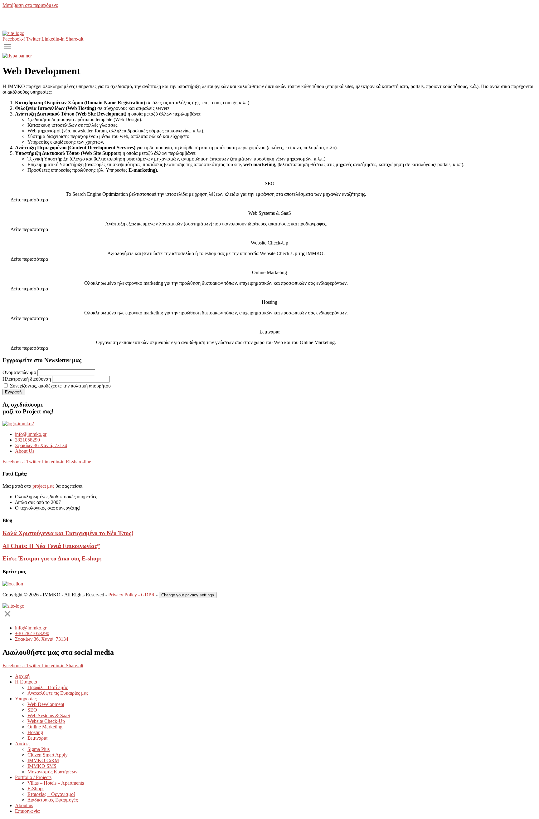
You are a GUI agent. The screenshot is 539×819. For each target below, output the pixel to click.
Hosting (35, 732)
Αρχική (22, 676)
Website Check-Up (46, 721)
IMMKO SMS (41, 766)
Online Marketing (44, 726)
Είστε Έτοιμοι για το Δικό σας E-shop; (52, 558)
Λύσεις (22, 743)
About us (24, 805)
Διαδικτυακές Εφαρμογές (52, 799)
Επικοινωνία (27, 811)
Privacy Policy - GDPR (131, 594)
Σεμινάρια (37, 738)
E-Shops (35, 788)
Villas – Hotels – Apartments (55, 783)
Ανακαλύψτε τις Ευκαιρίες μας (57, 693)
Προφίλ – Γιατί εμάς (47, 687)
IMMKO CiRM (43, 760)
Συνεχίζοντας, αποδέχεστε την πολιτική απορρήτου (60, 385)
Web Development (45, 704)
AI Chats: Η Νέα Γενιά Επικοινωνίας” (51, 546)
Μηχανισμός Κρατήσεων (52, 771)
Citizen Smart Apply (47, 754)
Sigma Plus (38, 749)
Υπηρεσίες (25, 698)
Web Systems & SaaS (48, 715)
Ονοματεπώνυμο (19, 372)
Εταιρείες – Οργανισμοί (51, 794)
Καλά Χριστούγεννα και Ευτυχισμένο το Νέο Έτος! (67, 533)
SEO (32, 710)
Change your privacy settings (187, 595)
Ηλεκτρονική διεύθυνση (26, 379)
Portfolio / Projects (33, 777)
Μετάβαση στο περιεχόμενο (30, 5)
